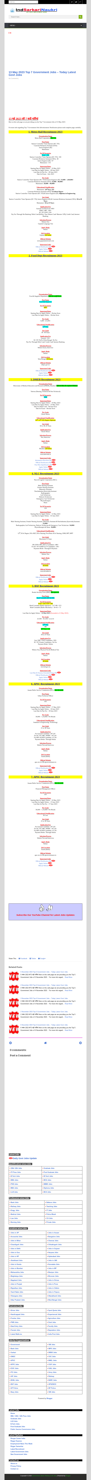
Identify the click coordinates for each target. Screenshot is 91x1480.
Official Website (43, 582)
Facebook (23, 958)
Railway (51, 1376)
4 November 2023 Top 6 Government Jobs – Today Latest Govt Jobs (44, 985)
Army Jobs (52, 1372)
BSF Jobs (14, 1384)
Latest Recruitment (17, 1449)
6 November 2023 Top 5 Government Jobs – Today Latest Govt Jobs (44, 1025)
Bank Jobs (14, 1348)
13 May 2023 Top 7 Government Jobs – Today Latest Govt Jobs (42, 73)
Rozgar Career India (18, 1438)
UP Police (14, 1388)
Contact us (14, 1469)
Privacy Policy (16, 1466)
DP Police (52, 1388)
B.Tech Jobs (15, 1424)
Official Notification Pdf (43, 577)
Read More (68, 977)
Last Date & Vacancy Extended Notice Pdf (43, 673)
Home (13, 1413)
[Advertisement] (45, 51)
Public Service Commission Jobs (23, 1429)
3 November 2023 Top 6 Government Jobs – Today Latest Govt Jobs (44, 998)
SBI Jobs (51, 1344)
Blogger (49, 1398)
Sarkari (13, 1352)
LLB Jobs (14, 1421)
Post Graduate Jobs (18, 1426)
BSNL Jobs (15, 1380)
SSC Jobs (52, 1356)
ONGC (13, 1356)
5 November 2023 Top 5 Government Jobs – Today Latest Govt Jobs (44, 972)
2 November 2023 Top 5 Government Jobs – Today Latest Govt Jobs (44, 1012)
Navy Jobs (14, 1392)
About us (14, 1463)
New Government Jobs (19, 1454)
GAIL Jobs (52, 1368)
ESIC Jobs (14, 1368)
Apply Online (43, 579)
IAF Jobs (14, 1376)
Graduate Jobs (16, 1419)
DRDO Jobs (52, 1352)
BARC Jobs (52, 1380)
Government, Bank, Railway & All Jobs (44, 1476)
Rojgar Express (16, 1441)
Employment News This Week (21, 1444)
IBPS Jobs (52, 1348)
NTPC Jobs (15, 1364)
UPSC (13, 1360)
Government (15, 1344)
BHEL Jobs (52, 1360)
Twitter (33, 958)
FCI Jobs (14, 1372)
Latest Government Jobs (19, 1452)
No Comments (13, 78)
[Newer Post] (10, 1042)
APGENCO (52, 1384)
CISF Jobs (52, 1364)
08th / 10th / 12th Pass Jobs (21, 1416)
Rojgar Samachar (17, 1446)
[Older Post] (80, 1042)
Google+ (43, 958)
